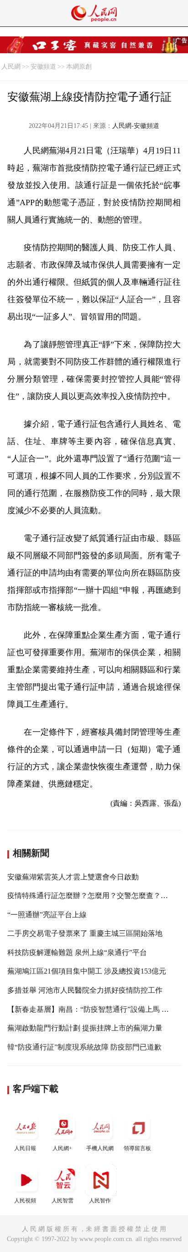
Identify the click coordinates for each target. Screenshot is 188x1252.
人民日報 (25, 1148)
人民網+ (62, 1148)
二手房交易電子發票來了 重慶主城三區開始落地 (84, 933)
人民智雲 (62, 1200)
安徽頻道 (43, 66)
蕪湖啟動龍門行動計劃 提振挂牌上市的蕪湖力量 (84, 1028)
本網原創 (79, 66)
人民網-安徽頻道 (135, 125)
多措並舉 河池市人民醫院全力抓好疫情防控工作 (84, 990)
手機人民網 (100, 1148)
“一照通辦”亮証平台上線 (47, 915)
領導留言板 (137, 1148)
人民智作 (100, 1200)
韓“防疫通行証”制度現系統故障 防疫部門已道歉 (84, 1047)
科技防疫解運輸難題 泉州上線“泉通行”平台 (77, 952)
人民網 (11, 66)
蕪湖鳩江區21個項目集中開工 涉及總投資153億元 (86, 971)
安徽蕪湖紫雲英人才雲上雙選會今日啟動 (73, 877)
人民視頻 (25, 1200)
